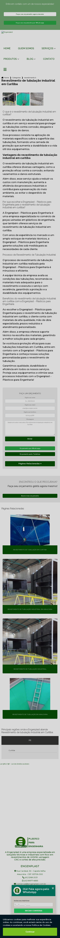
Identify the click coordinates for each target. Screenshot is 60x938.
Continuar (30, 932)
